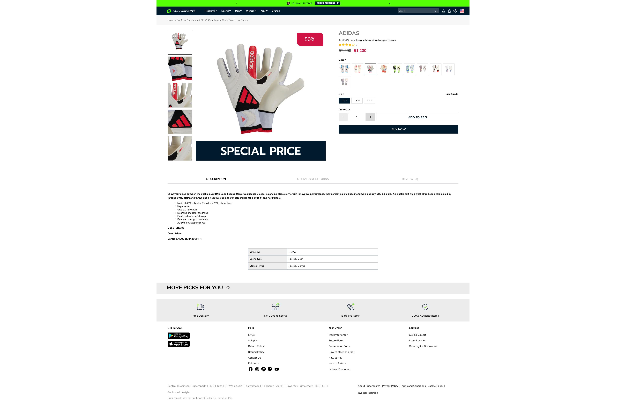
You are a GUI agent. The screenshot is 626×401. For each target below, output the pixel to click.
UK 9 (369, 100)
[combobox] (418, 11)
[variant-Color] (344, 69)
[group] (313, 3)
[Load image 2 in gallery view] (180, 68)
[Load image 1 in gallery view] (180, 42)
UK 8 (357, 100)
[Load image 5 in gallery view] (180, 148)
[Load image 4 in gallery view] (180, 122)
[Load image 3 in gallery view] (180, 95)
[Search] (436, 11)
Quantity (344, 109)
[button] (389, 3)
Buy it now (398, 129)
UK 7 (344, 100)
